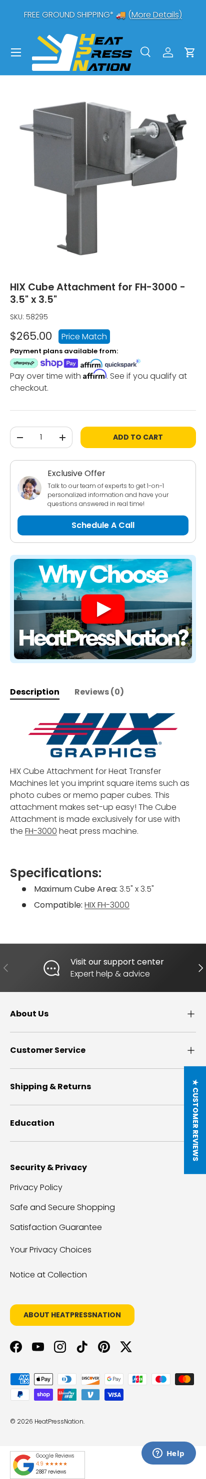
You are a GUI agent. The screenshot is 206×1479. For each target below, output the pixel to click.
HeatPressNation (59, 1421)
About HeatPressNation (72, 1315)
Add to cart (138, 437)
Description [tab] (35, 692)
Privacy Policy (36, 1187)
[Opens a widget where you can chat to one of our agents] (168, 1454)
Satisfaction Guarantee (56, 1227)
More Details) (157, 14)
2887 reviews (51, 1472)
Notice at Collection (48, 1274)
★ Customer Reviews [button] (195, 1120)
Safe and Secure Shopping (62, 1207)
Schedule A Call (103, 525)
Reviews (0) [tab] (99, 692)
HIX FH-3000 (107, 905)
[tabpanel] (103, 811)
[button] (190, 52)
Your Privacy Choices (51, 1249)
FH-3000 (41, 831)
